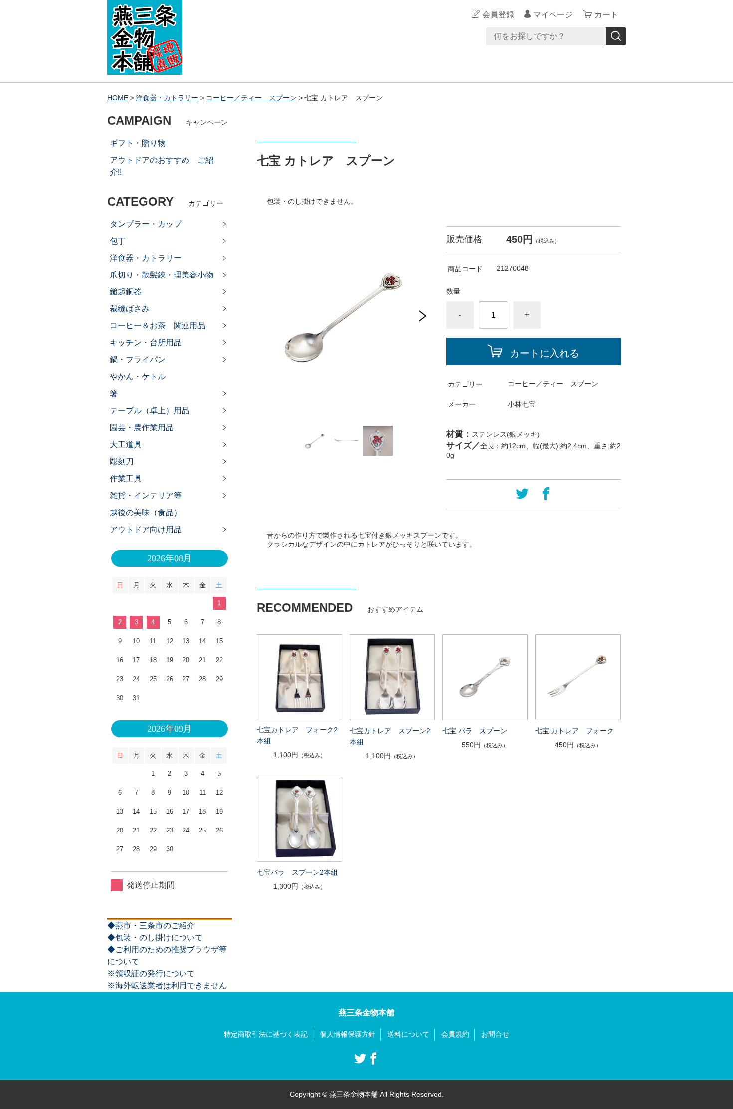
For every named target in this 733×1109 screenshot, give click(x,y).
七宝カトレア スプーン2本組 (390, 736)
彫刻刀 (122, 461)
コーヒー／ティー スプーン (251, 98)
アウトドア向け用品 (146, 529)
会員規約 (455, 1034)
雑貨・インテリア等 (146, 495)
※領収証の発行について (151, 973)
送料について (408, 1034)
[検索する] (616, 36)
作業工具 (126, 478)
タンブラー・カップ (146, 224)
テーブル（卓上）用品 (149, 410)
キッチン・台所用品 (146, 342)
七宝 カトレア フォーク (574, 731)
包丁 (118, 241)
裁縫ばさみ (130, 308)
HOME (117, 98)
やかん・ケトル (138, 376)
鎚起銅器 (126, 291)
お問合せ (495, 1034)
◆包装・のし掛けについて (155, 937)
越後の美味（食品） (146, 512)
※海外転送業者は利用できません (167, 985)
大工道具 (126, 444)
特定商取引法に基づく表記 (266, 1034)
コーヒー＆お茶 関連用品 (157, 325)
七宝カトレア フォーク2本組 (297, 735)
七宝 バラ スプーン (474, 731)
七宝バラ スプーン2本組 (297, 872)
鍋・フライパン (138, 359)
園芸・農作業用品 (142, 427)
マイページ (553, 14)
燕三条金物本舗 (366, 1012)
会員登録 (498, 14)
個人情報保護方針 (347, 1034)
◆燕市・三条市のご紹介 (151, 925)
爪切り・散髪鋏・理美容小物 (161, 275)
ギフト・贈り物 (138, 143)
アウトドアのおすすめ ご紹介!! (161, 166)
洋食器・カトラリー (167, 98)
